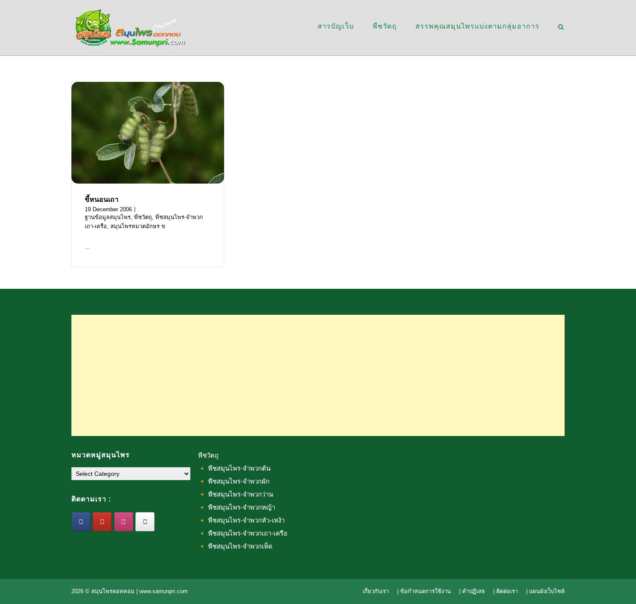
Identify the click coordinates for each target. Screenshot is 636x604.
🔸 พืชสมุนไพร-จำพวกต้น (234, 468)
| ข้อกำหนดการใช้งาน (424, 591)
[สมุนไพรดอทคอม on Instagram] (123, 521)
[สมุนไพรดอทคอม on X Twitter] (144, 521)
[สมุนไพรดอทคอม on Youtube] (102, 521)
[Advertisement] (318, 375)
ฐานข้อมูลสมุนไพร (108, 217)
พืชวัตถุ (385, 26)
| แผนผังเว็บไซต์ (545, 591)
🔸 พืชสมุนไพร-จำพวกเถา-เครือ (242, 533)
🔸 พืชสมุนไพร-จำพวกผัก (234, 481)
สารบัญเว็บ (336, 26)
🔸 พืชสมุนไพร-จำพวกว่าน (235, 494)
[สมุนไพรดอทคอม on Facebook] (80, 521)
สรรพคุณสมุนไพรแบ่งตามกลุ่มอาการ (477, 26)
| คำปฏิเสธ (472, 591)
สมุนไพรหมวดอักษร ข (137, 226)
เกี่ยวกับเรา (376, 591)
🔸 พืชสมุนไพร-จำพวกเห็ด (235, 546)
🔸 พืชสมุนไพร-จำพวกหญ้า (236, 507)
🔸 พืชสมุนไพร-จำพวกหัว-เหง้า (241, 520)
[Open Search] (561, 27)
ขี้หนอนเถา (102, 199)
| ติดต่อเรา (505, 591)
